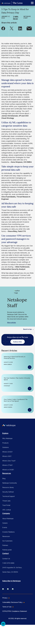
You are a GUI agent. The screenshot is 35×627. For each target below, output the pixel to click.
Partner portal (6, 550)
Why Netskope (7, 438)
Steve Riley (7, 385)
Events (4, 527)
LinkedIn (15, 278)
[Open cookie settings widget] (3, 624)
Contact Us (6, 559)
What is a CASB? (8, 470)
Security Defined (8, 492)
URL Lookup (6, 510)
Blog (3, 478)
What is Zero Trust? (8, 461)
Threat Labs (6, 501)
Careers (5, 523)
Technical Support (8, 496)
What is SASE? (7, 452)
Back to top (27, 329)
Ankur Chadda (8, 407)
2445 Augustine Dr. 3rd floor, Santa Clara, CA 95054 (12, 570)
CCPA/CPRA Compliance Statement (14, 611)
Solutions (5, 447)
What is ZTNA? (7, 465)
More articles (11, 322)
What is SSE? (6, 456)
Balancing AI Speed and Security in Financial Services (14, 357)
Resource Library (8, 487)
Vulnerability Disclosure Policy (12, 602)
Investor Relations (8, 532)
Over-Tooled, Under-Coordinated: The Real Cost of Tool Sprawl (16, 400)
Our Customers (7, 541)
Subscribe (17, 342)
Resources (6, 473)
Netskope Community (9, 483)
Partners (5, 545)
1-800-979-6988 (8, 563)
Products (5, 443)
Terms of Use (6, 607)
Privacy (4, 598)
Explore (5, 433)
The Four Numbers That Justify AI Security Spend (17, 379)
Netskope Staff (27, 17)
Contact (5, 553)
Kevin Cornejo (8, 364)
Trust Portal (6, 505)
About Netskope (7, 518)
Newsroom (6, 536)
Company (6, 513)
